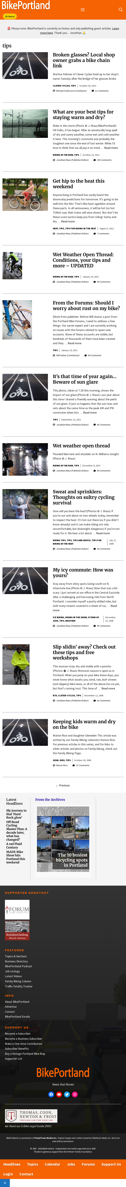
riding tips (59, 540)
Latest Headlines (14, 801)
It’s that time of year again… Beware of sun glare (85, 379)
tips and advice (82, 540)
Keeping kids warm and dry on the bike (84, 724)
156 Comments (104, 159)
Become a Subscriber (18, 1033)
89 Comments (103, 281)
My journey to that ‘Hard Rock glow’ (16, 814)
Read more (111, 148)
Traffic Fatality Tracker (18, 986)
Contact (10, 1012)
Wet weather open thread (81, 446)
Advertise (11, 1006)
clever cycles (61, 85)
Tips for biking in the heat (80, 228)
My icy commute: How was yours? (83, 572)
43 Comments (103, 548)
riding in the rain (63, 154)
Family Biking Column (18, 981)
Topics (32, 1164)
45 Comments (103, 424)
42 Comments (103, 700)
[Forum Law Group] (17, 918)
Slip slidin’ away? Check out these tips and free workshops (84, 652)
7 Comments (103, 233)
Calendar (52, 1164)
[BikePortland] (26, 5)
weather (70, 620)
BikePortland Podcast (18, 966)
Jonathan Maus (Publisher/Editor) (72, 159)
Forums (88, 1164)
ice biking (58, 617)
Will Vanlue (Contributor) (68, 355)
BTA (55, 695)
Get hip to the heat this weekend (79, 184)
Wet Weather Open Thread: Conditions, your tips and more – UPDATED (83, 260)
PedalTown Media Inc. (46, 1138)
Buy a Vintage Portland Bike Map (25, 1054)
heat (55, 228)
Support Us (111, 1164)
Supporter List (13, 1058)
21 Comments (82, 765)
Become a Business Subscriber (23, 1038)
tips (73, 85)
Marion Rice (62, 765)
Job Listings (12, 971)
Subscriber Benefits (17, 1048)
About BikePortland (17, 1002)
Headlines (12, 1164)
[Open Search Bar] (121, 10)
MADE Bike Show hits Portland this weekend (15, 857)
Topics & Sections (16, 956)
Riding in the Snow (76, 617)
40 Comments (94, 355)
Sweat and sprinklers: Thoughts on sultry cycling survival (84, 497)
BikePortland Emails (17, 1016)
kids (62, 760)
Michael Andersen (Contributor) (71, 90)
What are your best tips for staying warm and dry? (83, 114)
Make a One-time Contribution (23, 1044)
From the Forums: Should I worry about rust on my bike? (86, 305)
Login (8, 1174)
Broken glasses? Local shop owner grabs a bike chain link (84, 60)
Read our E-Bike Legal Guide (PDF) (30, 1126)
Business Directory (16, 961)
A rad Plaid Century (14, 845)
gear (56, 760)
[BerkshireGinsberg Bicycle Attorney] (17, 939)
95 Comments (103, 625)
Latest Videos (13, 976)
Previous (62, 785)
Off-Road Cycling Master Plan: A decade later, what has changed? (16, 830)
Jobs (71, 1164)
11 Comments (102, 90)
